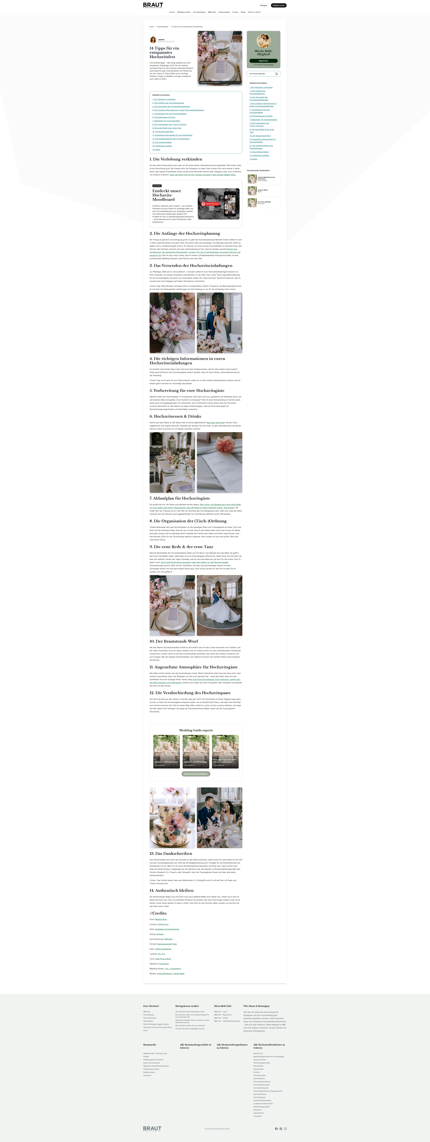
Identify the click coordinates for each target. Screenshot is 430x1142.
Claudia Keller (179, 973)
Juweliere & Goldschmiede (263, 1103)
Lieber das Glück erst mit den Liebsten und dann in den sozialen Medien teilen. (202, 174)
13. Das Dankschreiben (162, 142)
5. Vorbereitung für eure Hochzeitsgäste (169, 113)
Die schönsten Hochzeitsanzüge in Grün (189, 1012)
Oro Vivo (161, 954)
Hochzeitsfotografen (261, 1088)
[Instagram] (285, 1128)
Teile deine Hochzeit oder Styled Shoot (157, 1027)
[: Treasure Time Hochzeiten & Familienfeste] (225, 752)
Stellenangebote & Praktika (153, 1060)
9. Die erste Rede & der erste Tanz (166, 128)
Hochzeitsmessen (149, 1018)
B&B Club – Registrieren (222, 1015)
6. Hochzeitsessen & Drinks (163, 117)
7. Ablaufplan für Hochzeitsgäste (166, 121)
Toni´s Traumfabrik (173, 968)
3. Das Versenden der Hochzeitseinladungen (171, 106)
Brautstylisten (258, 1066)
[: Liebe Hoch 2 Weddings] (196, 752)
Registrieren (263, 61)
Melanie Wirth (161, 919)
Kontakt (146, 1056)
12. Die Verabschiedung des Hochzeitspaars (171, 139)
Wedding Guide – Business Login (155, 1053)
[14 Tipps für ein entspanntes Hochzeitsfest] (153, 5)
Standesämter (259, 1113)
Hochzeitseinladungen (262, 1085)
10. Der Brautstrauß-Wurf (163, 131)
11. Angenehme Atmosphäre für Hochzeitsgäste (172, 135)
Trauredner (258, 1116)
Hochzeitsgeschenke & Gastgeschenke (268, 1091)
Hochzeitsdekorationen (262, 1082)
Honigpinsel (164, 963)
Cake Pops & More (163, 959)
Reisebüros (258, 1110)
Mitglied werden (279, 5)
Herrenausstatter (260, 1075)
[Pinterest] (281, 1128)
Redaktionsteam (149, 1072)
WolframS (168, 939)
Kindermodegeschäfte (262, 1107)
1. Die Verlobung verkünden (163, 99)
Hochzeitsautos (259, 1078)
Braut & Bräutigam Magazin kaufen (156, 1024)
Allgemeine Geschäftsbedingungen (156, 1066)
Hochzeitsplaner (259, 1097)
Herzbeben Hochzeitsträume (167, 929)
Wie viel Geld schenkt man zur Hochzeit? (190, 1025)
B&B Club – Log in (220, 1012)
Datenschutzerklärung (151, 1063)
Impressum (147, 1075)
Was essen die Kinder (215, 422)
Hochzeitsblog (199, 12)
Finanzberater (259, 1069)
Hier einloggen (268, 65)
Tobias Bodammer (164, 973)
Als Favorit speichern (257, 74)
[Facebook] (276, 1128)
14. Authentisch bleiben (162, 146)
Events (235, 12)
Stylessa (159, 934)
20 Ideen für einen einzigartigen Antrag (189, 1029)
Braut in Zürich (254, 12)
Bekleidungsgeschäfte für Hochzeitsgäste (269, 1056)
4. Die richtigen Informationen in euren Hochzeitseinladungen (178, 110)
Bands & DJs (258, 1053)
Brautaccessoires (260, 1060)
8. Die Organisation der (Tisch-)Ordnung (169, 124)
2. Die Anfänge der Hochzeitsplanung (168, 103)
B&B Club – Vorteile (221, 1018)
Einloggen (263, 5)
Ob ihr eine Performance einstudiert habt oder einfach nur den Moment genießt (194, 562)
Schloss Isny (163, 924)
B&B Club (212, 12)
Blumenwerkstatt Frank (167, 944)
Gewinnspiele (224, 12)
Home (172, 12)
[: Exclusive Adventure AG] (166, 752)
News (243, 12)
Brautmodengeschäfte (262, 1063)
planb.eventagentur (163, 949)
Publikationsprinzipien (151, 1069)
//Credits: (156, 149)
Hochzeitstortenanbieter (262, 1100)
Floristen (257, 1072)
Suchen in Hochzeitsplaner (196, 774)
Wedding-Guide (183, 12)
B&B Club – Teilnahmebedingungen (227, 1021)
